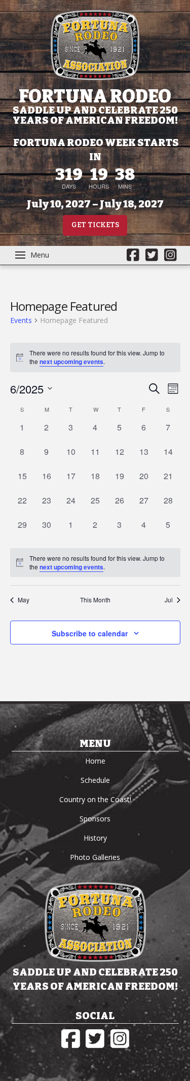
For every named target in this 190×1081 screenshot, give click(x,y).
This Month (95, 600)
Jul (169, 600)
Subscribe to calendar (90, 633)
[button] (32, 255)
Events (21, 320)
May (23, 600)
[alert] (95, 562)
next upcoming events (71, 361)
